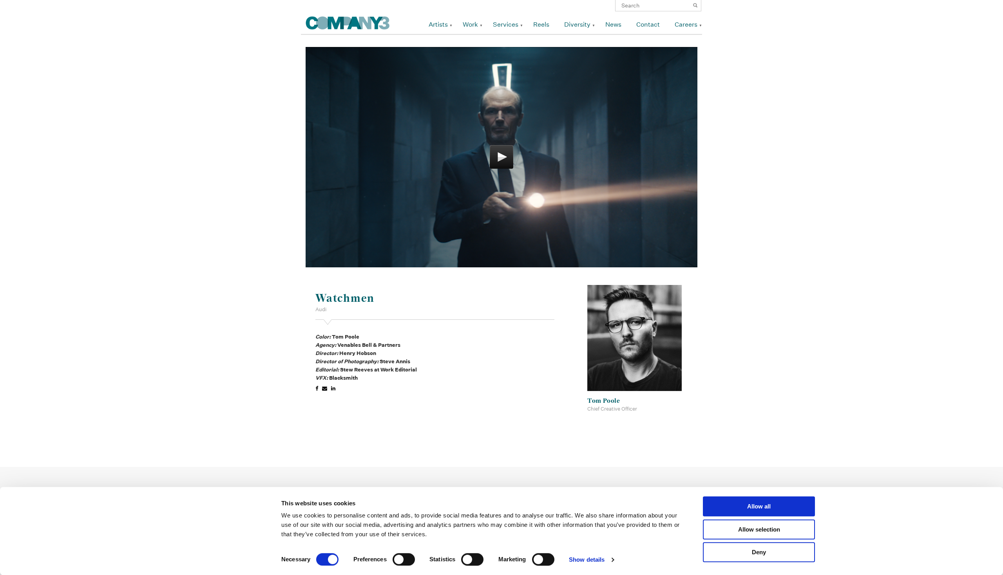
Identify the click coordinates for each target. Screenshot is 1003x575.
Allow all (759, 506)
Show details (587, 559)
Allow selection (759, 529)
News (613, 24)
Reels (541, 24)
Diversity (577, 24)
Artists (438, 24)
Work (470, 24)
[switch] (404, 559)
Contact (648, 24)
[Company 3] (348, 22)
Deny (759, 552)
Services (505, 24)
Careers (686, 24)
